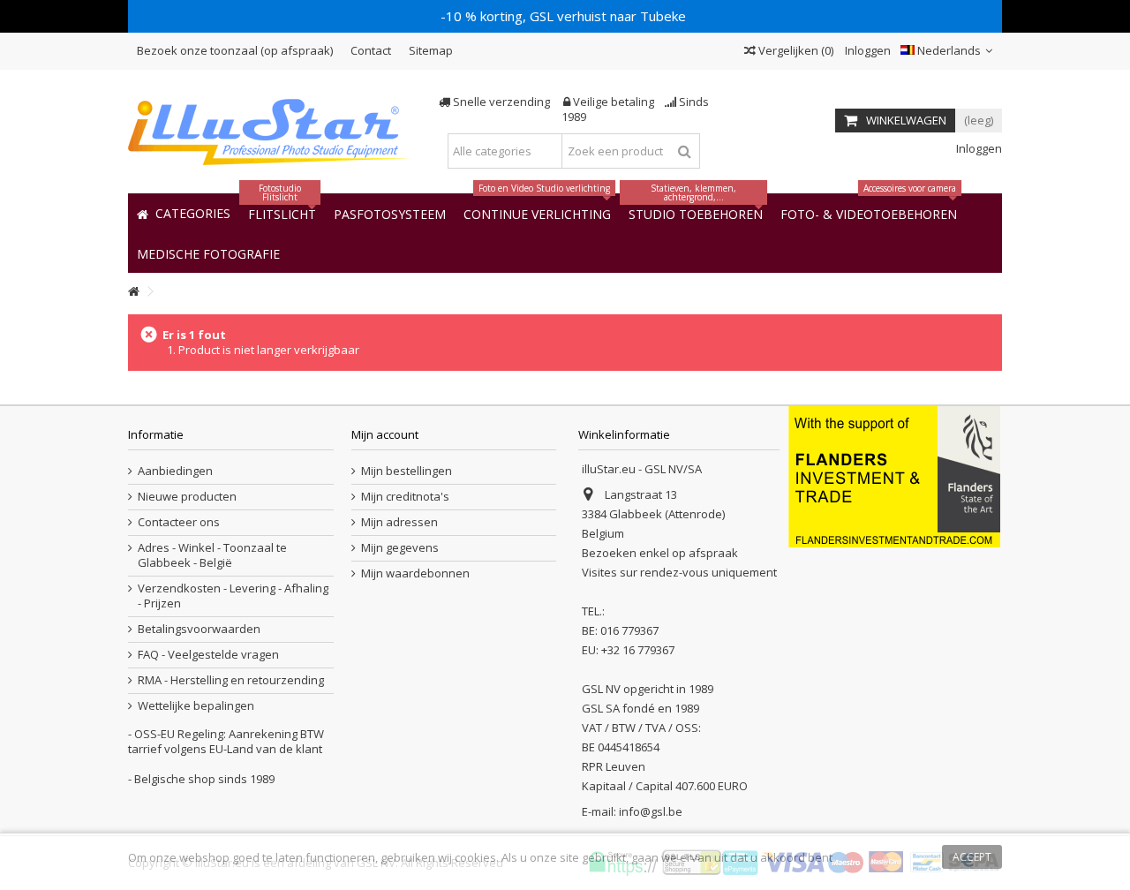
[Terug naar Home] (133, 292)
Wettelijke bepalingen (196, 705)
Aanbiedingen (175, 471)
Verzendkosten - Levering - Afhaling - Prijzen (233, 596)
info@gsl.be (650, 811)
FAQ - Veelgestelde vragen (208, 654)
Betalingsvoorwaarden (199, 629)
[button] (208, 253)
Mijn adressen (399, 522)
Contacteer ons (179, 522)
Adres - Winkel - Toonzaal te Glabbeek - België (212, 555)
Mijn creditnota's (405, 496)
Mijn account (384, 434)
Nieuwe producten (187, 496)
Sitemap (431, 50)
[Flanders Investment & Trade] (894, 475)
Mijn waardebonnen (415, 573)
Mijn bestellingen (406, 471)
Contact (370, 50)
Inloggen (866, 50)
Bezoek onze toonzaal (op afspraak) (235, 50)
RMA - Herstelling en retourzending (231, 680)
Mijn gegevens (400, 547)
